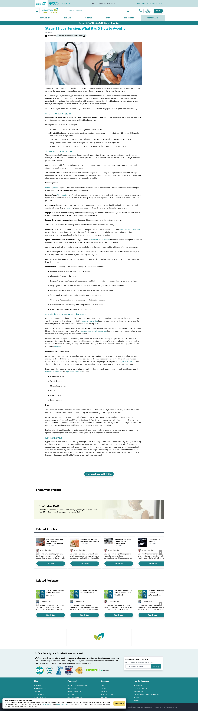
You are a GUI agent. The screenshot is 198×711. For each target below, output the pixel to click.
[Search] (127, 10)
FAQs (102, 686)
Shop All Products (40, 697)
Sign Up (156, 666)
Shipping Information (74, 697)
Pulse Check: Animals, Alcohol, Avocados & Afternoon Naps (157, 593)
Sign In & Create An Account (77, 686)
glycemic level (126, 361)
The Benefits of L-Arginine (155, 540)
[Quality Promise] (79, 670)
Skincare (37, 691)
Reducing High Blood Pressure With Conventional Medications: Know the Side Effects (123, 541)
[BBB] (59, 670)
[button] (158, 11)
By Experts (37, 686)
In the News (138, 686)
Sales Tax (70, 694)
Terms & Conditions (63, 704)
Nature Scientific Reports (100, 240)
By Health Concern (40, 688)
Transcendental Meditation (129, 229)
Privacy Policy (47, 704)
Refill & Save (71, 688)
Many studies (62, 195)
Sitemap (137, 697)
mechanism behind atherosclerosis (93, 331)
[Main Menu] (37, 10)
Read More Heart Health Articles (99, 474)
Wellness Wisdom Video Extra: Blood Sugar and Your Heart (124, 593)
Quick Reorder (140, 3)
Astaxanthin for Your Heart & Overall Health (89, 540)
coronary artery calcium (89, 321)
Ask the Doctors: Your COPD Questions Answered (54, 593)
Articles (103, 688)
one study (69, 208)
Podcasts (104, 691)
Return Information (74, 691)
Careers (136, 700)
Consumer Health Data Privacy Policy (146, 694)
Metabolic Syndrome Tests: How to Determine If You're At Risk (55, 541)
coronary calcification (53, 372)
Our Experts (105, 697)
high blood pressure (74, 372)
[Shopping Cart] (140, 11)
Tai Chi (112, 229)
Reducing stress (51, 188)
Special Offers (39, 694)
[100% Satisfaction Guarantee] (49, 670)
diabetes (57, 346)
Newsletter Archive (107, 694)
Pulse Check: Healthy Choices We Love (88, 592)
